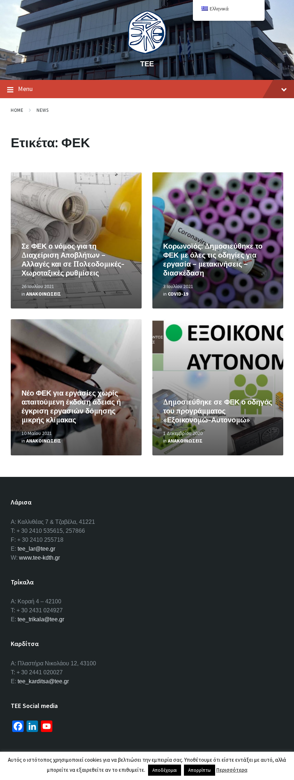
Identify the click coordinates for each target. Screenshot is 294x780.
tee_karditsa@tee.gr (43, 681)
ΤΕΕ (147, 63)
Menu (25, 89)
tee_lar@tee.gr (36, 549)
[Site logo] (147, 51)
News (42, 110)
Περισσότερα (231, 769)
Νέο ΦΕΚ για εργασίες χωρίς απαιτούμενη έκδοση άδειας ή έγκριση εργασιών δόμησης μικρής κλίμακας (71, 406)
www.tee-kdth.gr (39, 558)
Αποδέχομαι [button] (164, 770)
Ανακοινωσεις (43, 294)
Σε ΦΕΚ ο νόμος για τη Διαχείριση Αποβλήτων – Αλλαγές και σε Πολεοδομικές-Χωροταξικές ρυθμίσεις (73, 259)
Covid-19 (178, 294)
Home (17, 110)
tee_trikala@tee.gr (41, 619)
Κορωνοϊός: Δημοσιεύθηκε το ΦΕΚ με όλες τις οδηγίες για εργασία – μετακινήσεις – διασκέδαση (212, 259)
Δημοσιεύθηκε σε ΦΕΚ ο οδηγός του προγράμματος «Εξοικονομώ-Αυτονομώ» (217, 410)
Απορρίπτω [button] (199, 770)
